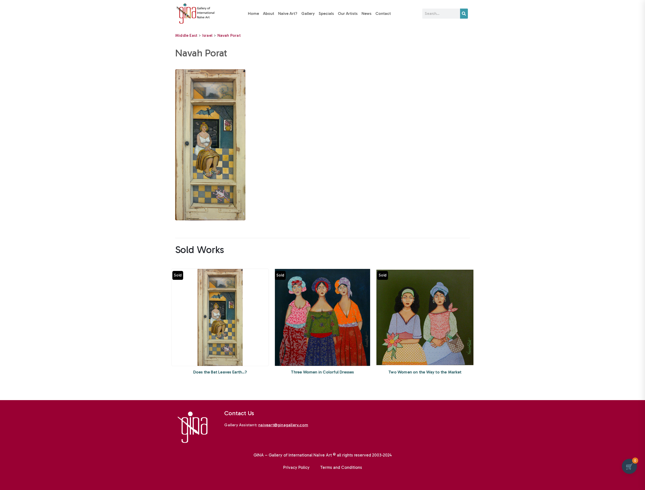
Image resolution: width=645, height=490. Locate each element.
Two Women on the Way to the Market (425, 372)
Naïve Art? (287, 13)
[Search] (464, 14)
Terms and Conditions (341, 467)
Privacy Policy (296, 467)
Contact (383, 13)
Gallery (308, 13)
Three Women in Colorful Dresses (322, 372)
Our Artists (348, 13)
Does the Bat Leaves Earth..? (220, 372)
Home (253, 13)
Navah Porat (229, 35)
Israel (207, 35)
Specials (326, 13)
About (268, 13)
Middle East (186, 35)
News (366, 13)
